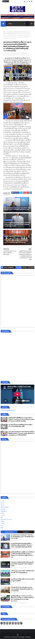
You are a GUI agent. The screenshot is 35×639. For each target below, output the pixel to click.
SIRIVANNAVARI (8, 220)
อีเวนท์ (2, 505)
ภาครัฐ (2, 523)
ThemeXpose (13, 637)
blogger (18, 267)
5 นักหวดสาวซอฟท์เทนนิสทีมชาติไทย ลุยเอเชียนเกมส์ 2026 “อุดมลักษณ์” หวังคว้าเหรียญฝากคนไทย (22, 563)
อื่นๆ (2, 525)
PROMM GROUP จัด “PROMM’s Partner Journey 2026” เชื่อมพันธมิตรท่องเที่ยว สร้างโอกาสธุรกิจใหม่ (22, 589)
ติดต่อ (2, 528)
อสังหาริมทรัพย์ (4, 507)
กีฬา (2, 517)
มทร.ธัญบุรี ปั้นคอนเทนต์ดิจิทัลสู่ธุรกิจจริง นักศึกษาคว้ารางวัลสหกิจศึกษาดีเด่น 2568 (20, 425)
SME (5, 205)
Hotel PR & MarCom (11, 33)
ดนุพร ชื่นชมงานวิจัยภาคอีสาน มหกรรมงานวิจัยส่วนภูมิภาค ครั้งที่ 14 (22, 580)
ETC (3, 610)
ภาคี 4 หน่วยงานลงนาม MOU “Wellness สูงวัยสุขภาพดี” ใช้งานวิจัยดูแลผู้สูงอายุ (22, 571)
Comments (26, 532)
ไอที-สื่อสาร (4, 511)
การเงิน (3, 515)
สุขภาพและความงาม (6, 519)
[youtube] (25, 1)
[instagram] (32, 1)
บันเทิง (2, 513)
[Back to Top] (18, 635)
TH (17, 33)
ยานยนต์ (3, 509)
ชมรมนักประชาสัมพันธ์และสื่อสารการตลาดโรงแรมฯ (18, 32)
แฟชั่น (2, 521)
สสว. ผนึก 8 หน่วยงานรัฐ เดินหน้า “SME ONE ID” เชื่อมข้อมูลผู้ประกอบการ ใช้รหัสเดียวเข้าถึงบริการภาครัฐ (17, 208)
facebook (30, 267)
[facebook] (27, 1)
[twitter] (29, 1)
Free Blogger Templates (24, 637)
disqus (24, 267)
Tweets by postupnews (7, 410)
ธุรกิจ (4, 33)
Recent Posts (9, 532)
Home (4, 32)
